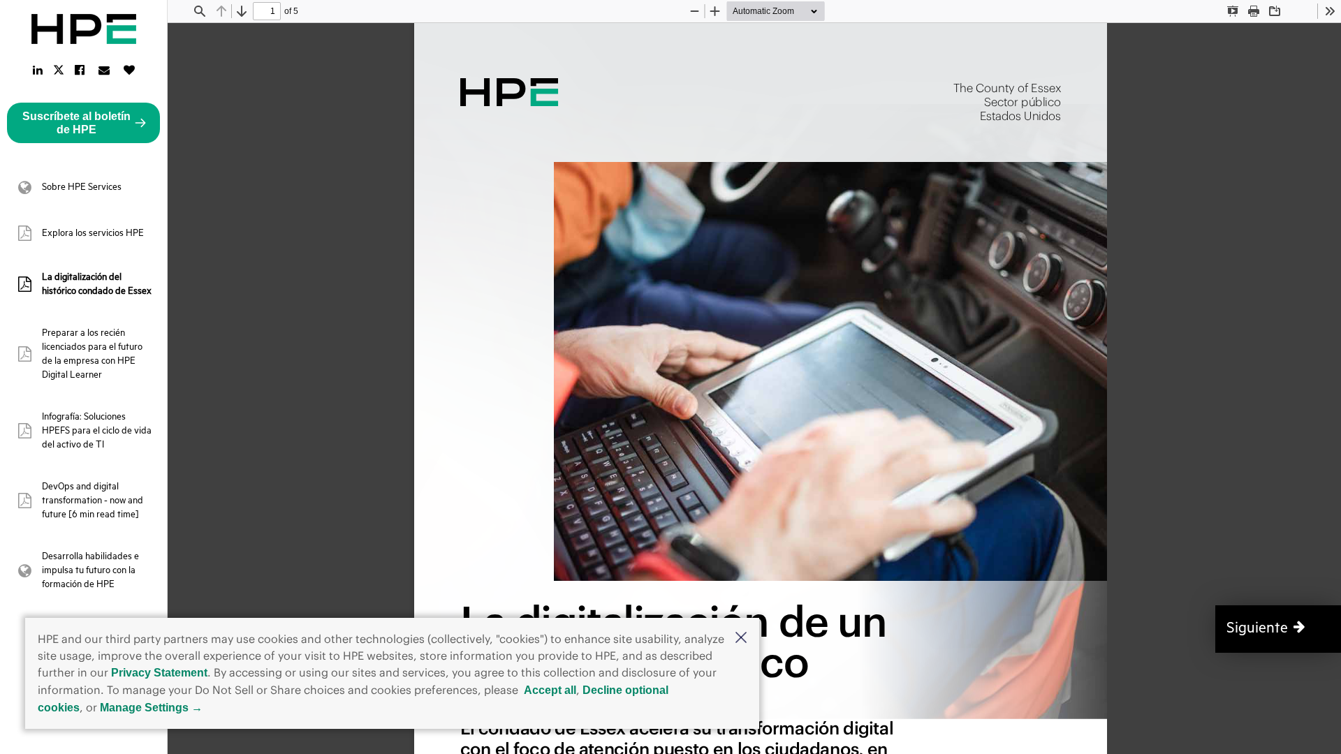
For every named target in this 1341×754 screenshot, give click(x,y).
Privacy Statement (159, 673)
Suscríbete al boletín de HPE (76, 122)
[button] (741, 639)
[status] (267, 11)
